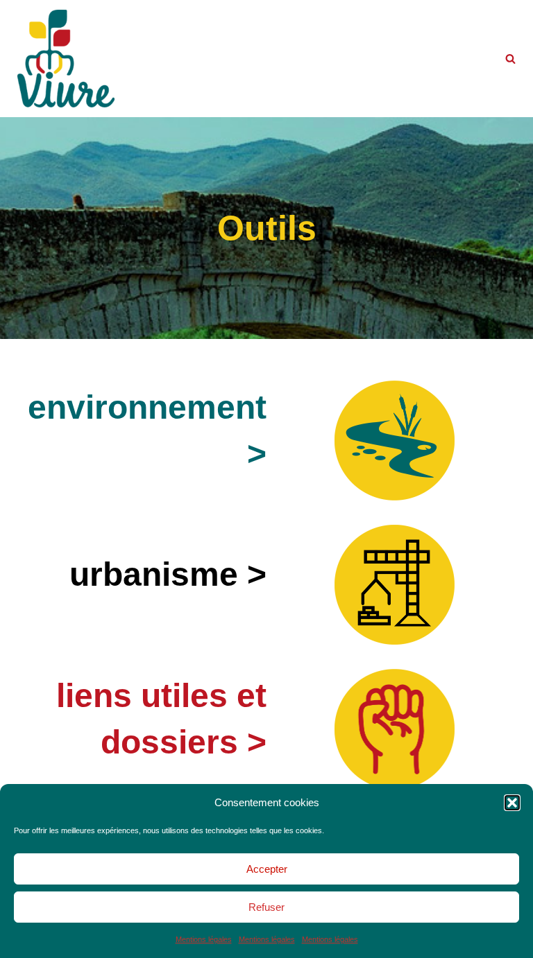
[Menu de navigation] (151, 59)
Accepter (266, 869)
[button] (512, 803)
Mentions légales (204, 939)
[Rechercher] (510, 58)
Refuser (266, 907)
